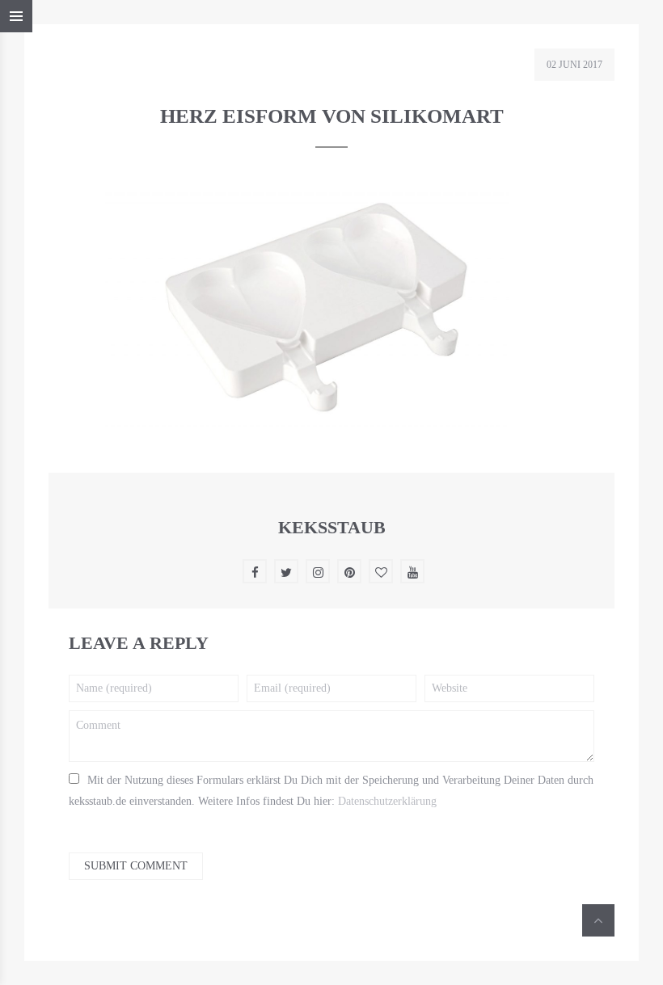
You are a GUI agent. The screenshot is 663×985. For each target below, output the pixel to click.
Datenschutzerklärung (387, 801)
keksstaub (332, 527)
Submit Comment (136, 866)
